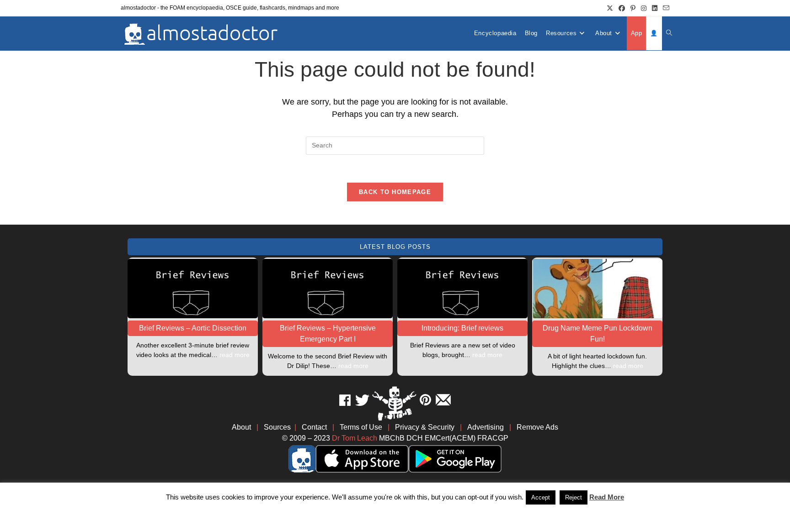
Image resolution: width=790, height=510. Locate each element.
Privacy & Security (424, 427)
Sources (277, 427)
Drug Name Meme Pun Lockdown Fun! (597, 333)
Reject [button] (573, 497)
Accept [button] (540, 497)
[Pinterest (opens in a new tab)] (633, 8)
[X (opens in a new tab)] (610, 8)
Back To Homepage (395, 192)
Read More (606, 497)
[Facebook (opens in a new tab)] (622, 8)
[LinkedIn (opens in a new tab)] (654, 8)
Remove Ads (537, 427)
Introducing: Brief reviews (462, 328)
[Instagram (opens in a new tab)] (643, 8)
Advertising (485, 427)
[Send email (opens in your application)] (664, 8)
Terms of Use (361, 427)
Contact (314, 427)
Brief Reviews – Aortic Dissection (192, 328)
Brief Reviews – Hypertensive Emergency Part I (328, 333)
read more (234, 354)
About (241, 427)
